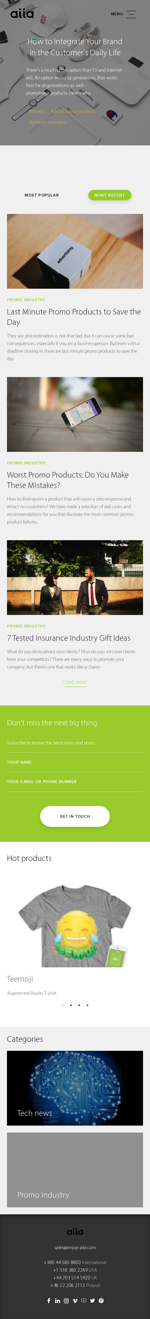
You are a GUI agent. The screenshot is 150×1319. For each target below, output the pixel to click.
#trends (36, 111)
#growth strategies (48, 122)
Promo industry (26, 300)
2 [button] (71, 1005)
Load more (75, 682)
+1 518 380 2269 (70, 1270)
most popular (42, 195)
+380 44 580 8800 (62, 1262)
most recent (110, 195)
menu (117, 14)
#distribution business (73, 111)
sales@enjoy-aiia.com (75, 1247)
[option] (75, 72)
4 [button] (87, 1005)
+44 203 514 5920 (71, 1278)
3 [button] (79, 1005)
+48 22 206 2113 (67, 1285)
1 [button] (62, 1005)
